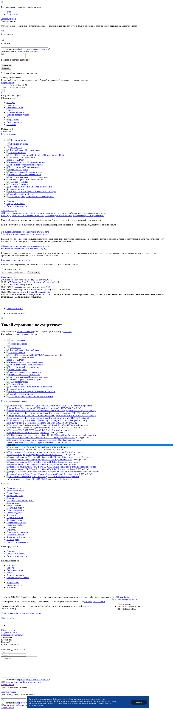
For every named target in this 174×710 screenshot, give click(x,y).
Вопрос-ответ (13, 120)
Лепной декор (28, 394)
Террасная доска (31, 367)
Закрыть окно (7, 82)
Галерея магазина (15, 107)
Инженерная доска (18, 344)
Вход (9, 12)
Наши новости (8, 277)
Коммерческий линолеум (43, 391)
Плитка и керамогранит (42, 396)
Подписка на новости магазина (15, 260)
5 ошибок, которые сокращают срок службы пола (24, 234)
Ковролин (22, 369)
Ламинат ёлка (27, 357)
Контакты (11, 124)
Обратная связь (8, 630)
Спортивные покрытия (41, 387)
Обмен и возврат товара (18, 115)
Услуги (10, 110)
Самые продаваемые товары (14, 401)
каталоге (67, 331)
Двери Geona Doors (15, 360)
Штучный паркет (33, 350)
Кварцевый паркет (15, 389)
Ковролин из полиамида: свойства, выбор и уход (23, 248)
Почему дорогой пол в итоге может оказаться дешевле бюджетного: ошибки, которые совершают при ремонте (52, 215)
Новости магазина (12, 269)
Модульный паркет (35, 362)
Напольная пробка (34, 365)
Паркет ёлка (15, 347)
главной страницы (25, 331)
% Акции (11, 102)
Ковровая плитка (32, 374)
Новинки (11, 201)
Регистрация (12, 14)
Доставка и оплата (15, 112)
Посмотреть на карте (95, 601)
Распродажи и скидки (17, 206)
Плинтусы (23, 384)
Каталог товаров (8, 134)
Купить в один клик (31, 682)
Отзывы (10, 117)
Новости (11, 105)
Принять (139, 702)
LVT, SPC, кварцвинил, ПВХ (49, 355)
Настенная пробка (34, 379)
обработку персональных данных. (33, 49)
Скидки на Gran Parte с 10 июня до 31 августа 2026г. (35, 282)
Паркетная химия (33, 372)
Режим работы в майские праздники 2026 (30, 287)
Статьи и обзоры (14, 122)
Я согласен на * (27, 680)
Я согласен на (27, 49)
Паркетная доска (17, 340)
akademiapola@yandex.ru (129, 599)
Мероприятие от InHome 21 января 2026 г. (30, 292)
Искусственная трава (38, 377)
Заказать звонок (8, 19)
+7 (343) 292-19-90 (18, 85)
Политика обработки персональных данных (21, 613)
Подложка (23, 382)
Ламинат (21, 352)
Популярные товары (16, 203)
